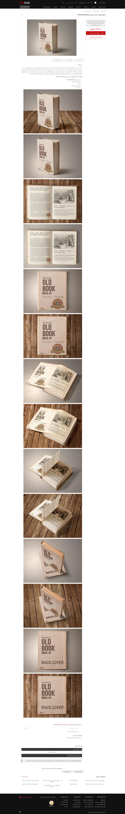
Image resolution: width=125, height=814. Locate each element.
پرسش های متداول (76, 804)
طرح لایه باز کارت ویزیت (88, 802)
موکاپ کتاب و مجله (87, 11)
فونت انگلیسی (86, 6)
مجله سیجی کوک (64, 802)
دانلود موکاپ (96, 11)
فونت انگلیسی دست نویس (100, 802)
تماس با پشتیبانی (27, 797)
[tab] (79, 60)
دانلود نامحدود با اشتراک (96, 37)
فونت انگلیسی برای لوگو (88, 800)
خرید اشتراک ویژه (76, 800)
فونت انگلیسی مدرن (89, 804)
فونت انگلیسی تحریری (88, 806)
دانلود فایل (53, 752)
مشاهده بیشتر (25, 776)
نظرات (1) (69, 60)
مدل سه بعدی (78, 6)
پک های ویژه (55, 6)
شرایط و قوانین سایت (76, 806)
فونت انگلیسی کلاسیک (101, 804)
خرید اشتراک (70, 755)
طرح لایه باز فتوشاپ (101, 6)
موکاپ (46, 67)
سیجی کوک (103, 11)
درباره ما (66, 806)
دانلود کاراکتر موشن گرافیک (100, 806)
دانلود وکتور (93, 6)
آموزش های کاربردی (64, 804)
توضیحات (79, 60)
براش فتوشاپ (62, 6)
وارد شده (70, 737)
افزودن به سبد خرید (95, 33)
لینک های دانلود (58, 60)
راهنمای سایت (77, 802)
